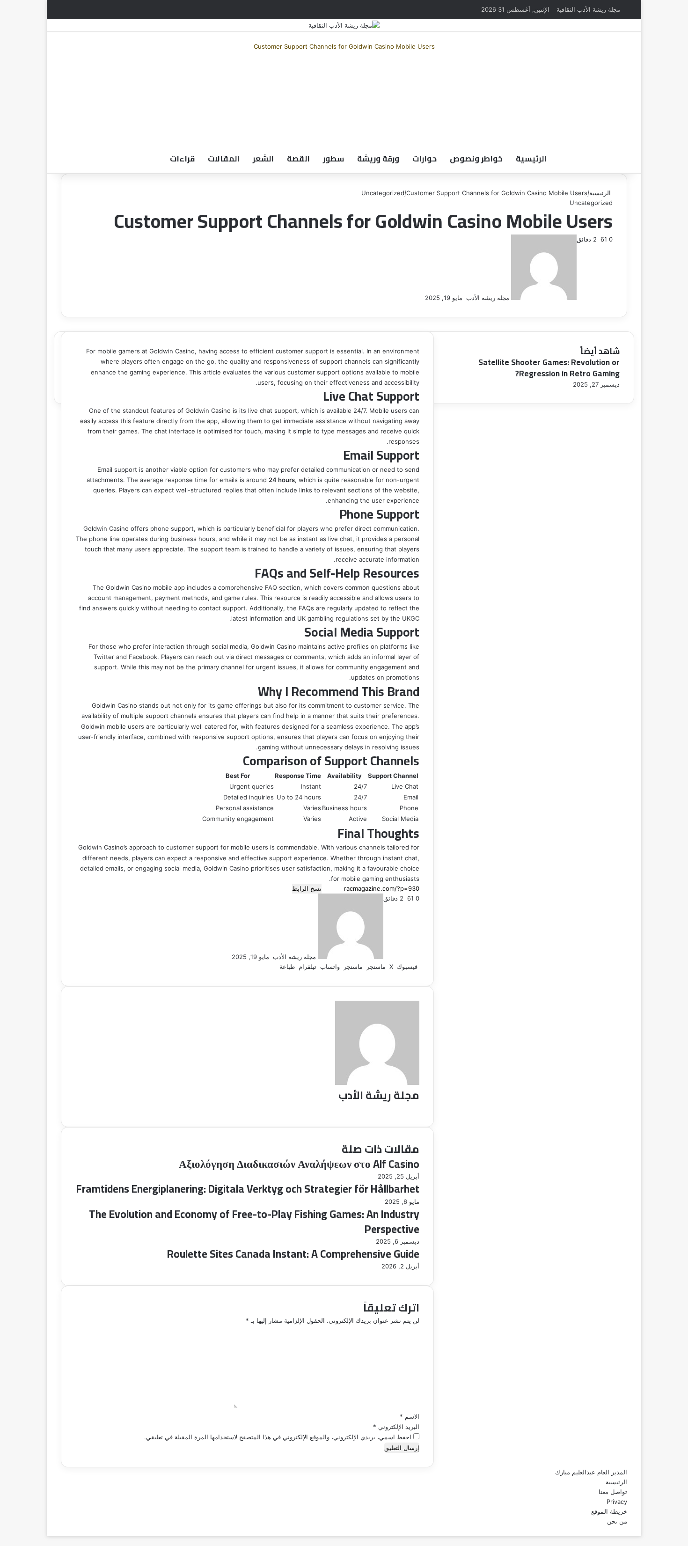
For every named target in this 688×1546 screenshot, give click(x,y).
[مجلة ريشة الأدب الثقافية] (344, 25)
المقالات (224, 158)
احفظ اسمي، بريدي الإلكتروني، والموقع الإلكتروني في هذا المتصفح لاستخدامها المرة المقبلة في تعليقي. (277, 1437)
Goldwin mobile (103, 726)
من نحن (617, 1521)
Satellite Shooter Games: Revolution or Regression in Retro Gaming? (549, 368)
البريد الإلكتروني (396, 1426)
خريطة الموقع (609, 1511)
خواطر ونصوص (476, 158)
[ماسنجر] (430, 74)
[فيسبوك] (434, 74)
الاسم (409, 1416)
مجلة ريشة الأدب (487, 297)
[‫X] (432, 74)
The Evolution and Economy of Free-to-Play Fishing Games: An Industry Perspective (254, 1221)
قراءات (182, 158)
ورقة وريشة (378, 158)
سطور (333, 158)
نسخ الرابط (307, 888)
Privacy (617, 1501)
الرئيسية (531, 158)
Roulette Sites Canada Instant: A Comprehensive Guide (293, 1254)
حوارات (424, 158)
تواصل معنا (613, 1491)
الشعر (263, 158)
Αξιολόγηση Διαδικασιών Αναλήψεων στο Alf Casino (299, 1164)
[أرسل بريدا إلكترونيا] (463, 297)
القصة (298, 158)
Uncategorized (382, 193)
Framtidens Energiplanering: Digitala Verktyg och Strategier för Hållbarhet (247, 1189)
